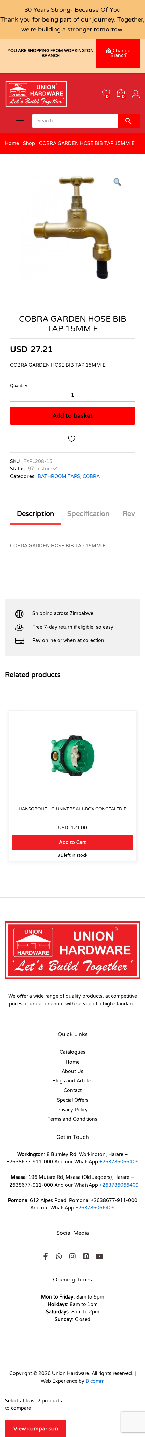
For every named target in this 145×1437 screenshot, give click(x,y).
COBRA (91, 476)
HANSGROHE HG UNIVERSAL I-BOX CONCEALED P (72, 808)
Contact (73, 1090)
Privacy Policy (72, 1110)
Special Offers (72, 1100)
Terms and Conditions (72, 1119)
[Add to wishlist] (72, 439)
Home (12, 143)
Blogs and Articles (72, 1081)
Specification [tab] (88, 514)
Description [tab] (35, 514)
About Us (72, 1071)
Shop (29, 143)
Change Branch (120, 53)
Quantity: (19, 386)
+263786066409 (119, 1162)
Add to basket (72, 416)
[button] (72, 842)
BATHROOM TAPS (59, 476)
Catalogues (72, 1052)
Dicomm (95, 1381)
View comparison (35, 1428)
